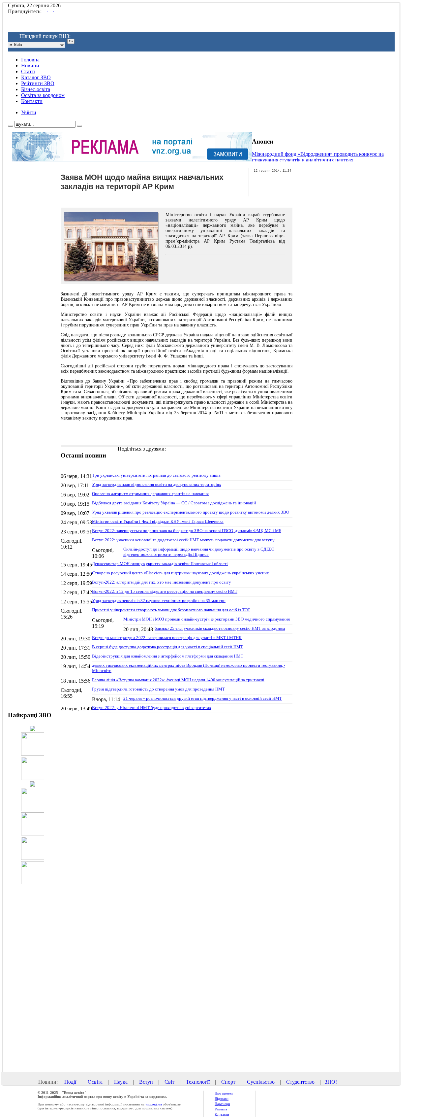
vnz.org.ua (153, 1104)
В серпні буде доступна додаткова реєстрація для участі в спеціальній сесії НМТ (167, 646)
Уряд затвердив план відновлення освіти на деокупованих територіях (156, 484)
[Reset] (79, 126)
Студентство (300, 1082)
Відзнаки (221, 1098)
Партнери (222, 1104)
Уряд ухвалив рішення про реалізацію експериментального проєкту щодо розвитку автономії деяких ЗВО (190, 512)
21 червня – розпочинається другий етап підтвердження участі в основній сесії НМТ (202, 698)
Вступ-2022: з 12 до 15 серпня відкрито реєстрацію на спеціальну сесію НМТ (164, 591)
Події (70, 1082)
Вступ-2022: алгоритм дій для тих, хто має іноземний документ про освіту (161, 582)
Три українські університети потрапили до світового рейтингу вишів (156, 475)
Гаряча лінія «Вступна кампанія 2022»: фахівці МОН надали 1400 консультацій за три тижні (178, 679)
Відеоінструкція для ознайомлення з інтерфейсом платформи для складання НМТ (167, 656)
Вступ (146, 1082)
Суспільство (261, 1082)
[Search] (10, 126)
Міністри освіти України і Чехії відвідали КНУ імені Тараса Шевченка (158, 521)
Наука (121, 1082)
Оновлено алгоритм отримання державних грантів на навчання (150, 493)
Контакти (222, 1114)
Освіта (95, 1082)
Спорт (228, 1082)
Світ (169, 1082)
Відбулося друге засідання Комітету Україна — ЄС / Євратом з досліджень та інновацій (174, 502)
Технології (198, 1082)
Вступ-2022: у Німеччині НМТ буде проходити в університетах (151, 707)
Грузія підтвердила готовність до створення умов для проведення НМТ (158, 689)
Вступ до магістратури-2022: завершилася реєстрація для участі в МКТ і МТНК (167, 637)
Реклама (221, 1109)
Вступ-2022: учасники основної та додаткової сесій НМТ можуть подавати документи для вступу (183, 539)
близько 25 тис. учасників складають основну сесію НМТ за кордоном (220, 628)
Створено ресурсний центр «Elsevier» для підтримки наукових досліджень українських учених (180, 572)
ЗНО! (331, 1082)
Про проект (224, 1093)
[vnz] (201, 20)
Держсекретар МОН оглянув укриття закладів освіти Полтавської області (160, 563)
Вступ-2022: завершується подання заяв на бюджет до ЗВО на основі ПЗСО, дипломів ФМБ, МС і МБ (186, 530)
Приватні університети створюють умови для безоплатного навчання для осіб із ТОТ (171, 609)
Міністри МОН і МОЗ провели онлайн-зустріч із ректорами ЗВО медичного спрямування (206, 619)
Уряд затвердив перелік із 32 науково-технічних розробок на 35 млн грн (159, 600)
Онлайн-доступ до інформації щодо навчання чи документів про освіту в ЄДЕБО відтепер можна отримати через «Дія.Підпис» (198, 552)
